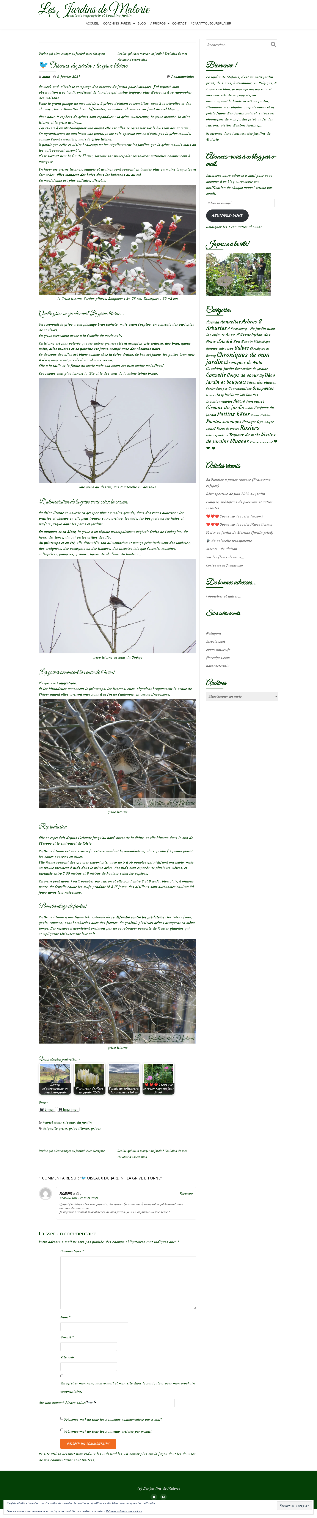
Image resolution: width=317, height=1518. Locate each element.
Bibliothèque (262, 342)
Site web (67, 1357)
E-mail (67, 1337)
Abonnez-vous (227, 215)
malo (46, 76)
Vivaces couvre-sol (261, 442)
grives (96, 1128)
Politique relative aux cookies (124, 1511)
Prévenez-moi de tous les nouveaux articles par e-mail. (108, 1431)
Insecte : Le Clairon (221, 549)
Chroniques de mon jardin (238, 358)
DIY (261, 375)
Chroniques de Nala (243, 362)
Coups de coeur (242, 375)
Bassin (247, 341)
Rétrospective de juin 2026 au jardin (235, 494)
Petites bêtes (233, 414)
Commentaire (72, 1251)
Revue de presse (228, 429)
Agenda (212, 322)
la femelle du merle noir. (102, 335)
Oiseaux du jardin (77, 1122)
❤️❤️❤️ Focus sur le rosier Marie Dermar (239, 524)
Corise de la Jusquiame (224, 565)
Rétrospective (217, 435)
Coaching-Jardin (117, 23)
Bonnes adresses (220, 348)
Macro (239, 401)
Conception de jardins (251, 369)
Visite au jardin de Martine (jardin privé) (239, 532)
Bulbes (242, 348)
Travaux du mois (244, 434)
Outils (249, 408)
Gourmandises (240, 388)
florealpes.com (218, 658)
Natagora (213, 633)
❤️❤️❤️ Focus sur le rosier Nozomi (234, 516)
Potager (249, 421)
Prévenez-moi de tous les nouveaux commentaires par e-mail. (113, 1419)
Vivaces (239, 441)
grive (63, 1128)
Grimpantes (263, 388)
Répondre (186, 1193)
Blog (142, 23)
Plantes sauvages (223, 421)
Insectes (211, 395)
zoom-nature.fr (218, 649)
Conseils (216, 374)
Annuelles (230, 322)
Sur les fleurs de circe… (225, 557)
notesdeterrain (217, 666)
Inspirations (228, 394)
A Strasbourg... (238, 329)
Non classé (255, 401)
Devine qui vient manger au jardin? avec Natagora (72, 53)
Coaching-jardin (220, 368)
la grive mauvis (163, 117)
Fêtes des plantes (261, 382)
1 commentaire (182, 76)
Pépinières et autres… (223, 596)
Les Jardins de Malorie (93, 9)
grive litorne (79, 1128)
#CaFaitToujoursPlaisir (211, 23)
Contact (179, 23)
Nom (65, 1317)
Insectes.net (215, 641)
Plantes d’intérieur (261, 415)
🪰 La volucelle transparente (229, 541)
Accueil (92, 23)
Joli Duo (246, 395)
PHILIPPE (66, 1194)
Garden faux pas (216, 389)
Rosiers (249, 427)
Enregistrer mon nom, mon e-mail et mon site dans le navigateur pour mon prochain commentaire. (127, 1387)
